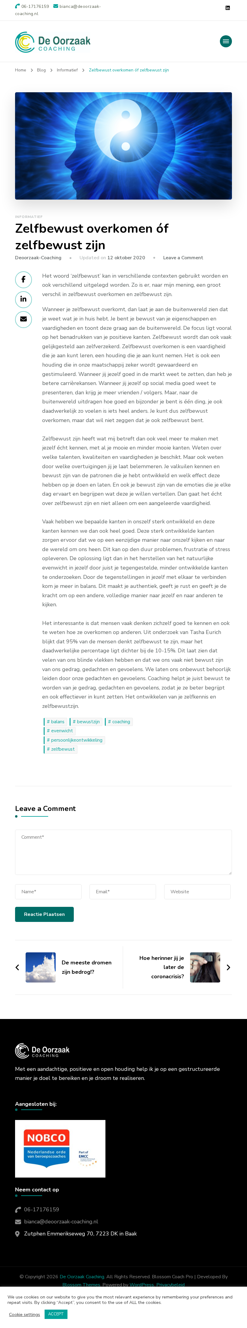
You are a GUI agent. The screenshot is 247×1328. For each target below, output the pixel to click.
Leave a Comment (183, 257)
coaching (121, 722)
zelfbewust (63, 749)
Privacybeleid (170, 1285)
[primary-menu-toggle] (226, 41)
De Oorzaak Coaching (82, 1276)
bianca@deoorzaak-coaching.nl (61, 1221)
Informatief (29, 216)
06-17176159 (41, 1209)
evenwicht (62, 731)
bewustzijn (88, 722)
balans (57, 722)
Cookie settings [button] (24, 1314)
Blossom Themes (81, 1285)
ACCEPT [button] (56, 1314)
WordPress (142, 1285)
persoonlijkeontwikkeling (76, 740)
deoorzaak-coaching (38, 257)
